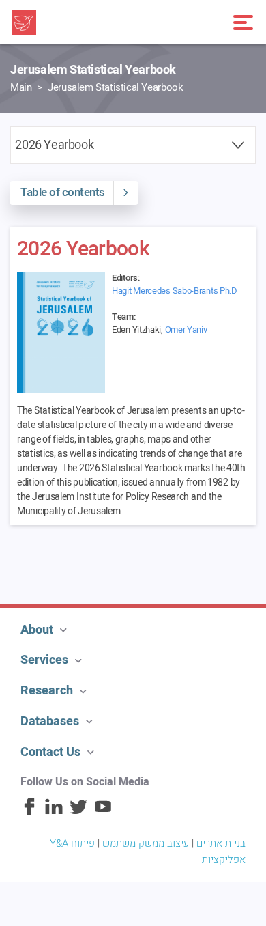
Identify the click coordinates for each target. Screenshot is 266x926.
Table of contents (62, 192)
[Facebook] (29, 812)
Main (20, 87)
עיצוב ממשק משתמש (145, 843)
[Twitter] (78, 812)
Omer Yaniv (186, 329)
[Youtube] (103, 812)
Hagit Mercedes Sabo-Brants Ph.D (174, 290)
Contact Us (50, 752)
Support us (47, 556)
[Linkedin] (54, 812)
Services (44, 660)
